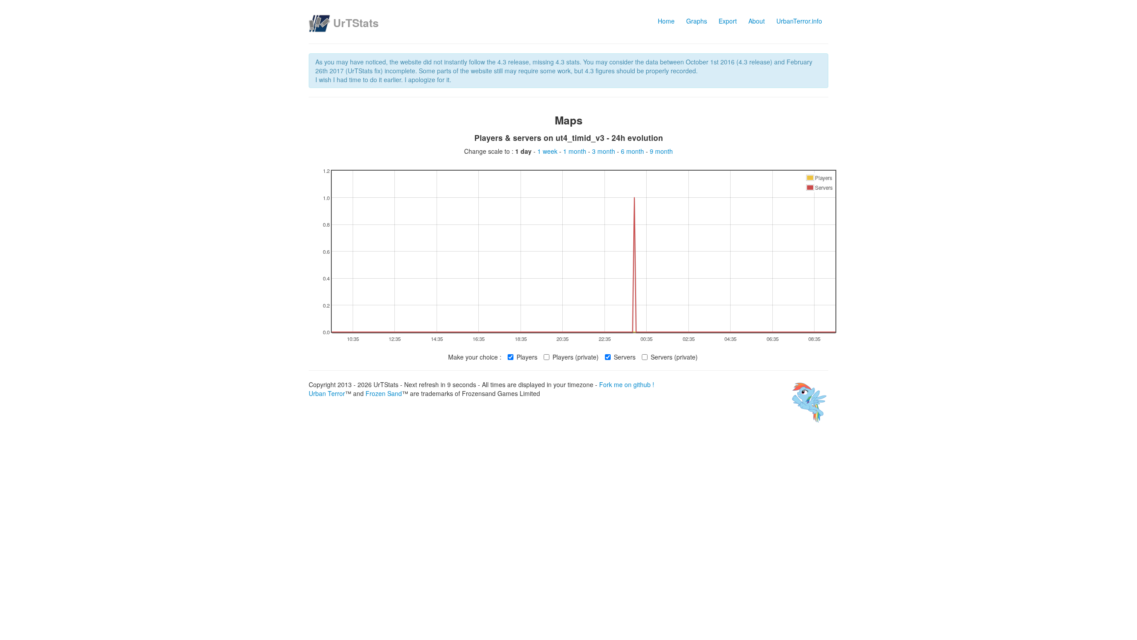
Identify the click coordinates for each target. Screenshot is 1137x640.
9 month (661, 151)
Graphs (696, 20)
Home (666, 20)
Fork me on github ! (626, 384)
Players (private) (576, 356)
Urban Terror (327, 393)
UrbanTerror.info (799, 20)
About (756, 20)
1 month (575, 151)
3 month (604, 151)
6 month (633, 151)
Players (527, 356)
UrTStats (356, 23)
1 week (548, 151)
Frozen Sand (384, 393)
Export (728, 20)
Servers (625, 356)
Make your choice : (474, 356)
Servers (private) (674, 356)
